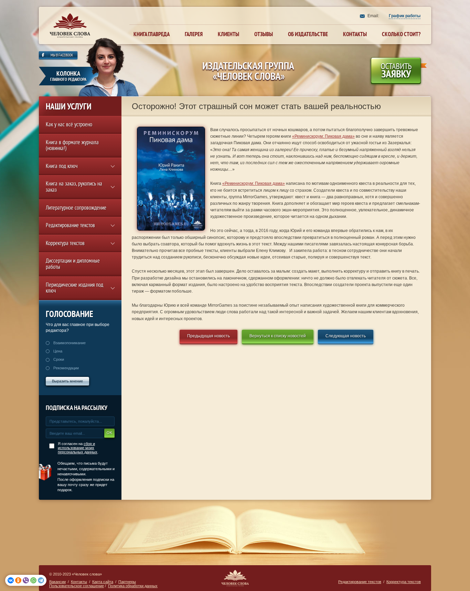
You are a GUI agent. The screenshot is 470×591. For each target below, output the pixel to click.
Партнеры (127, 582)
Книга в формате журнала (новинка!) (72, 146)
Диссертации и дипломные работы (73, 264)
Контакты (355, 34)
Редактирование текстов (70, 226)
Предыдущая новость (208, 336)
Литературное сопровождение (76, 208)
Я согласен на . (78, 448)
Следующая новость (345, 336)
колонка (68, 76)
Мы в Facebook (62, 55)
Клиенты (228, 34)
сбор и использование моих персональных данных (77, 448)
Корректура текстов (65, 243)
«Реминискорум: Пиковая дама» (323, 136)
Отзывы (263, 34)
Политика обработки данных (133, 586)
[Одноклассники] (18, 580)
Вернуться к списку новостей (277, 336)
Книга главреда (151, 34)
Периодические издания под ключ (74, 288)
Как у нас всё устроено (69, 125)
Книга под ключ (62, 166)
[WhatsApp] (33, 580)
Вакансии (57, 582)
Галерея (194, 34)
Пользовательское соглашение (76, 586)
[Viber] (26, 580)
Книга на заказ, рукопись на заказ (74, 187)
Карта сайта (102, 582)
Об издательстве (308, 34)
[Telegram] (41, 580)
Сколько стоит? (401, 34)
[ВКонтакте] (11, 580)
